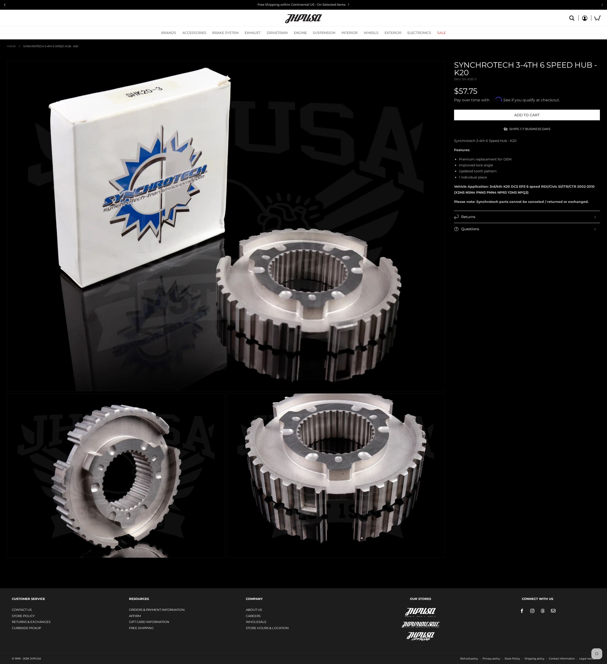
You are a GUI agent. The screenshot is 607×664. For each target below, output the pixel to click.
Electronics (419, 33)
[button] (168, 33)
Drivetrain (277, 33)
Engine (300, 33)
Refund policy (469, 658)
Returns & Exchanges (31, 622)
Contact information (562, 658)
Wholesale (256, 622)
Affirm (135, 616)
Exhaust (253, 33)
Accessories (194, 33)
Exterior (393, 33)
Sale (441, 33)
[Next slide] (602, 4)
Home (11, 46)
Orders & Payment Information (157, 610)
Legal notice (587, 658)
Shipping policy (534, 658)
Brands (168, 33)
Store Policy (23, 616)
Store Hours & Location (267, 628)
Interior (349, 33)
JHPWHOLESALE (410, 621)
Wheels (371, 33)
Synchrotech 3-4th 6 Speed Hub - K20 (50, 46)
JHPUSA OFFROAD (414, 635)
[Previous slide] (4, 4)
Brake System (225, 33)
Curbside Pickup (26, 628)
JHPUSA (408, 612)
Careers (253, 616)
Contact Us (22, 610)
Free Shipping (141, 628)
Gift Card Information (149, 622)
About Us (254, 610)
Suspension (324, 33)
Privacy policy (491, 658)
